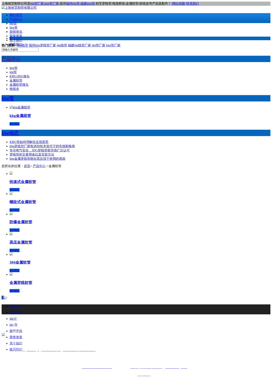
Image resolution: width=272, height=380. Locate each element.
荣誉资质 (16, 36)
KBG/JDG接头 (20, 76)
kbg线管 (22, 45)
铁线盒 (14, 89)
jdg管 (13, 23)
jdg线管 (62, 45)
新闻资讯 (16, 31)
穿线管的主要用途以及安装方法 (32, 154)
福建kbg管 (87, 3)
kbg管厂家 (52, 3)
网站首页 (16, 15)
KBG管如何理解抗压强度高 (29, 142)
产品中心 (16, 19)
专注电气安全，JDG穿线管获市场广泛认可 (40, 150)
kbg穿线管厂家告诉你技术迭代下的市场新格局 (42, 146)
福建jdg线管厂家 (79, 45)
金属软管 (16, 80)
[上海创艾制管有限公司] (19, 7)
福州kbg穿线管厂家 (42, 45)
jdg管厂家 (37, 3)
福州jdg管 (73, 3)
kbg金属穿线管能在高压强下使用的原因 (37, 158)
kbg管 (14, 27)
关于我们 (16, 40)
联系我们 (192, 3)
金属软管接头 (19, 84)
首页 (27, 166)
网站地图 (178, 3)
